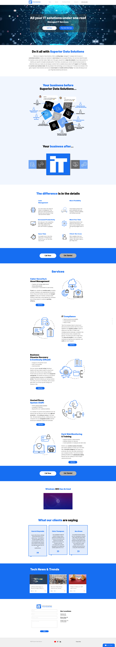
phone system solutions (41, 405)
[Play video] (58, 501)
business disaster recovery (37, 377)
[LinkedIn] (60, 642)
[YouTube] (55, 642)
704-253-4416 (63, 615)
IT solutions (50, 226)
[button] (56, 2)
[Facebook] (58, 642)
